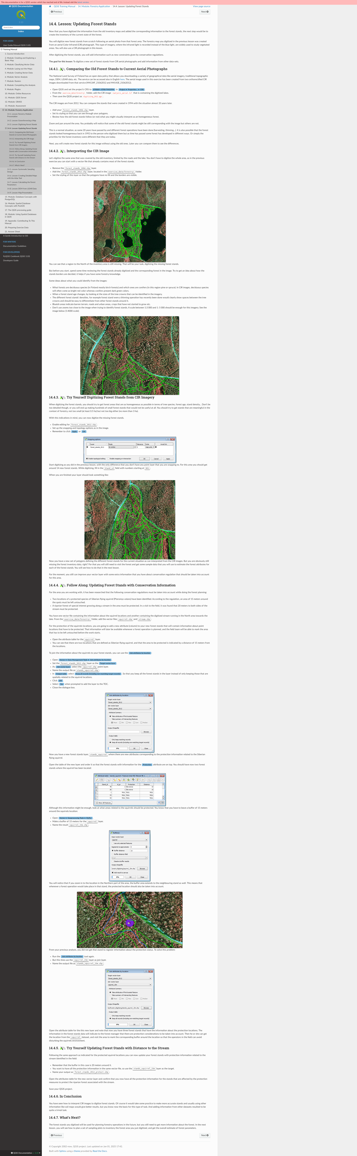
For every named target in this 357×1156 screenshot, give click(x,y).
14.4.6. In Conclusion (17, 161)
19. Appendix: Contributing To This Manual (20, 222)
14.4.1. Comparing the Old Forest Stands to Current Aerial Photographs (23, 134)
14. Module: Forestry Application (19, 110)
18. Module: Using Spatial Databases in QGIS (20, 215)
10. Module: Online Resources (18, 94)
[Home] (50, 6)
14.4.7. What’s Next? (17, 165)
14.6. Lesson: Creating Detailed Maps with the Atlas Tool (22, 177)
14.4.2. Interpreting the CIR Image (21, 139)
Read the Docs (100, 1151)
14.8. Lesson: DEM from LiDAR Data (22, 189)
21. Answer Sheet (12, 232)
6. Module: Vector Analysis (16, 77)
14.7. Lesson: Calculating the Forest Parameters (21, 183)
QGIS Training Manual (64, 6)
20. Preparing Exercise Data (16, 228)
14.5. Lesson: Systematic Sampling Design (21, 170)
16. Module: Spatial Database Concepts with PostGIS (17, 204)
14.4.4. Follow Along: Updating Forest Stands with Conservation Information (23, 150)
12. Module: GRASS (13, 102)
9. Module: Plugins (13, 89)
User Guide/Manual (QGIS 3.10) (17, 45)
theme (77, 1151)
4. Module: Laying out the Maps (18, 69)
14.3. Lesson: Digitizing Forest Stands (22, 124)
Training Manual (10, 49)
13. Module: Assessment (15, 106)
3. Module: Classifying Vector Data (19, 65)
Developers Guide (10, 260)
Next (204, 12)
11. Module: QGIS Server (15, 98)
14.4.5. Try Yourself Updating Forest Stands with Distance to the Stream (22, 157)
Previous (57, 12)
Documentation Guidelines (14, 246)
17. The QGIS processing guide (18, 210)
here (122, 79)
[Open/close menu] (1, 49)
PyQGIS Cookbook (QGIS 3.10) (16, 256)
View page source (201, 6)
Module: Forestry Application (94, 6)
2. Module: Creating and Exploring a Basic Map (20, 59)
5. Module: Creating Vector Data (19, 73)
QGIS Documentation (22, 6)
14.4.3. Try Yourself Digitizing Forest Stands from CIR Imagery (22, 144)
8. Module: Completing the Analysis (20, 85)
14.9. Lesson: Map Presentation (19, 193)
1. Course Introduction (14, 54)
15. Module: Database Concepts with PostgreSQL (21, 198)
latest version (83, 2)
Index (21, 31)
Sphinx (62, 1151)
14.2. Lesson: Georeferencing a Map (21, 121)
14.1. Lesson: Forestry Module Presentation (19, 115)
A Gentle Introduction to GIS (15, 236)
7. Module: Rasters (13, 81)
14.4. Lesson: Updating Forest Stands (22, 128)
